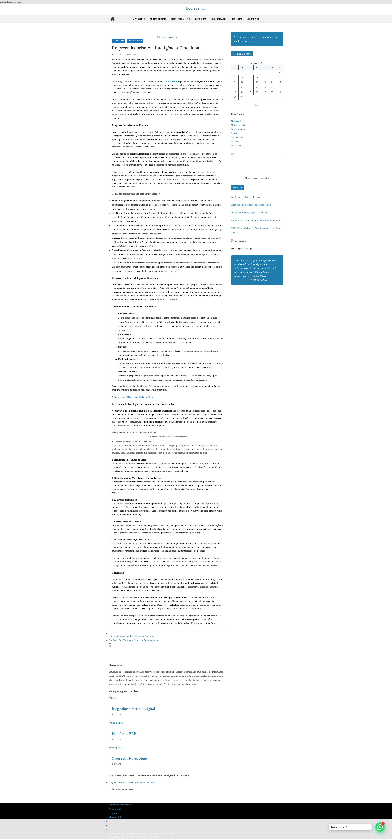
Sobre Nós (253, 18)
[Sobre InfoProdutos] (112, 19)
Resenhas (237, 18)
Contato (113, 813)
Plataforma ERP (124, 734)
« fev (255, 105)
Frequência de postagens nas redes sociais (251, 205)
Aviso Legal (115, 809)
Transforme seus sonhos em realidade (137, 782)
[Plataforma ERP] (116, 723)
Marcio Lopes (131, 54)
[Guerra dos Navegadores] (115, 747)
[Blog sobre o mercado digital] (112, 698)
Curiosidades (219, 18)
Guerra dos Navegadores (130, 758)
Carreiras (200, 18)
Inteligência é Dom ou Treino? (245, 197)
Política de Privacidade (120, 804)
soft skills (172, 81)
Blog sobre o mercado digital (133, 709)
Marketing (139, 18)
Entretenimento (180, 18)
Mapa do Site (115, 817)
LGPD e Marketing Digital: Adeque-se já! (250, 212)
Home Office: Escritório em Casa (136, 397)
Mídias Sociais (158, 18)
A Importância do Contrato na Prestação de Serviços (256, 220)
